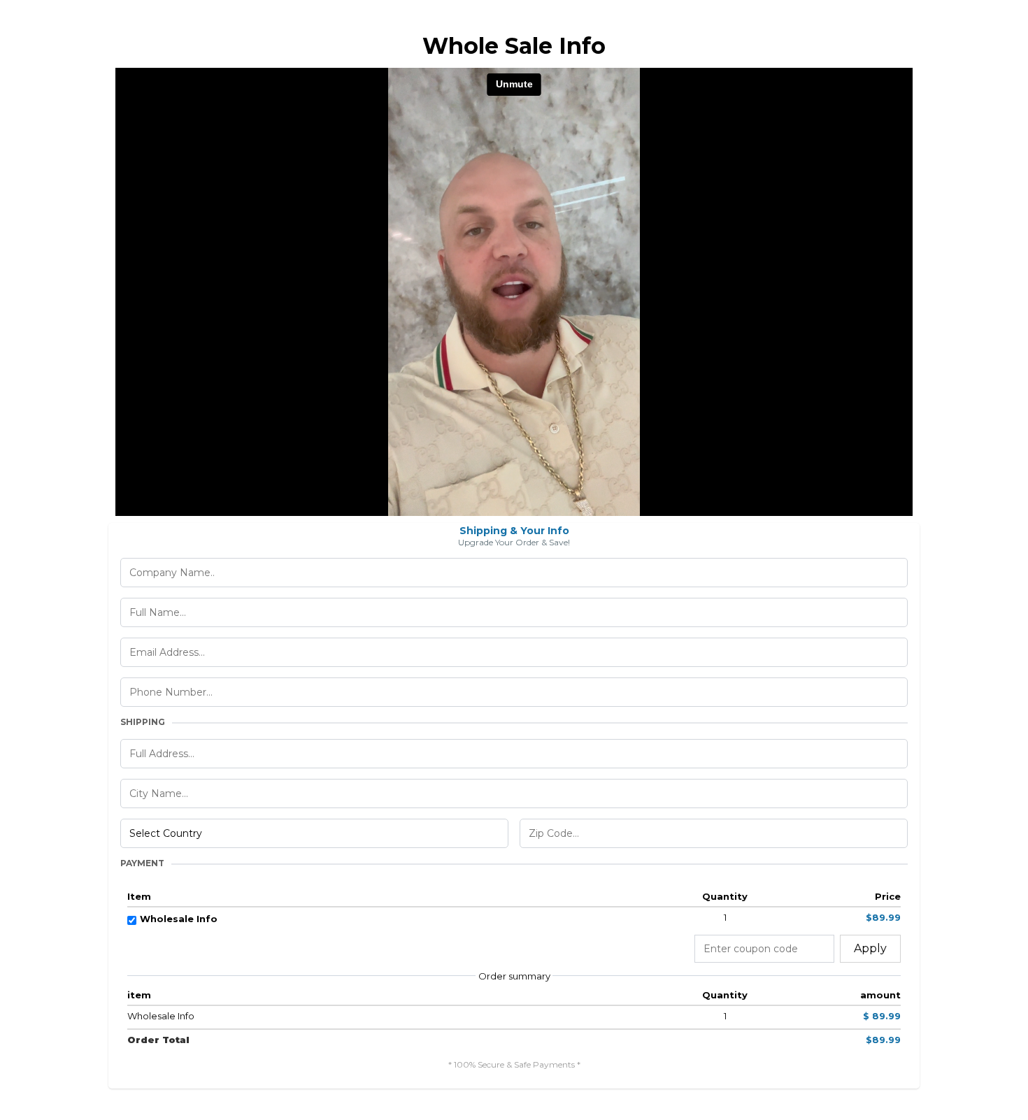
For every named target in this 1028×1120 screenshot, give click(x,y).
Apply (870, 948)
